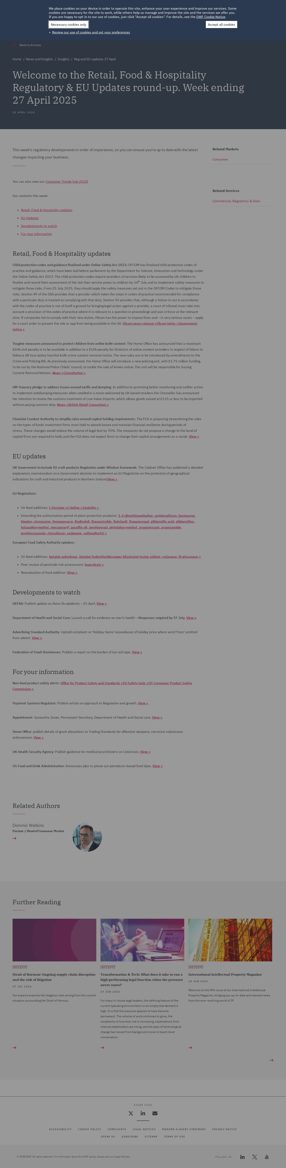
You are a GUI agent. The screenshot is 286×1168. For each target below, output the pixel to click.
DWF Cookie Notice (210, 17)
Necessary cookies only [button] (68, 24)
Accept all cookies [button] (221, 24)
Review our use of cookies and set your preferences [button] (91, 32)
